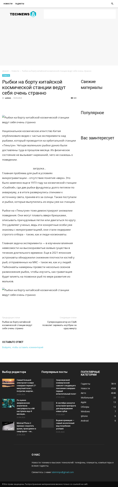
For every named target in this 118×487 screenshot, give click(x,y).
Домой (5, 71)
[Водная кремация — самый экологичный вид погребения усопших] (47, 423)
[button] (112, 3)
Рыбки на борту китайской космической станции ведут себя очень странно (17, 325)
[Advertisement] (80, 14)
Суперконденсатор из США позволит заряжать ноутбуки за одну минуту (59, 325)
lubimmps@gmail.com (63, 472)
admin (8, 98)
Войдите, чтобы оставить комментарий (22, 347)
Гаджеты (19, 3)
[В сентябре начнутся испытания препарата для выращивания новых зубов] (47, 406)
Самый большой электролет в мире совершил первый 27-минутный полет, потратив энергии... (26, 385)
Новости (8, 3)
